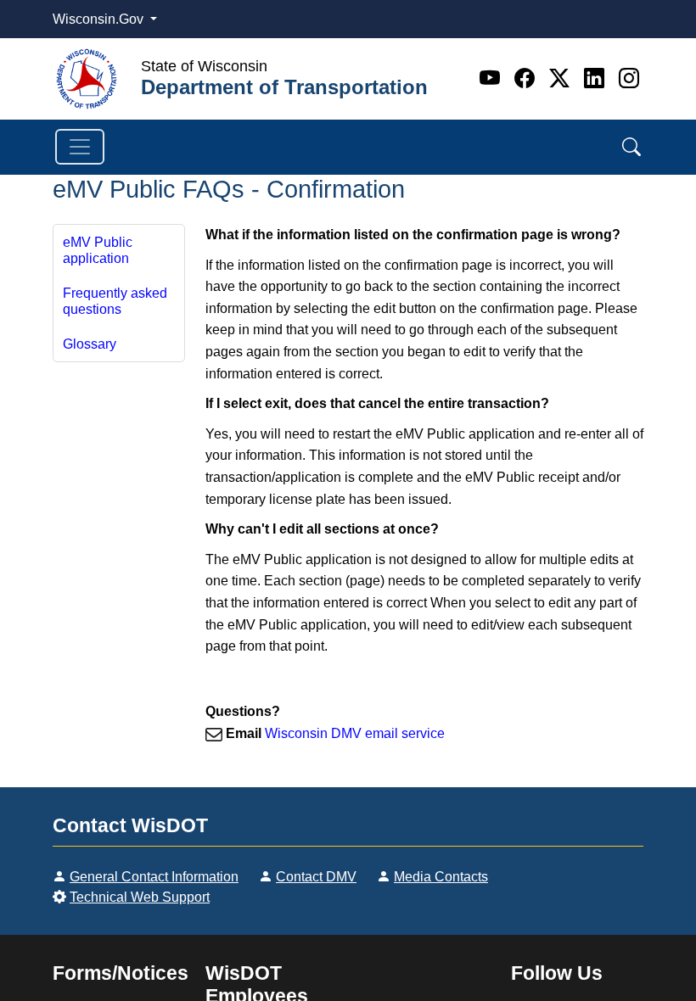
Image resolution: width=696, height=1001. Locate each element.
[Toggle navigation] (79, 147)
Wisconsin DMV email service (355, 733)
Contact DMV (316, 877)
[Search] (631, 147)
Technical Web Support (140, 897)
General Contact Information (154, 877)
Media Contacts (441, 877)
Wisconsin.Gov (100, 19)
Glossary (89, 344)
